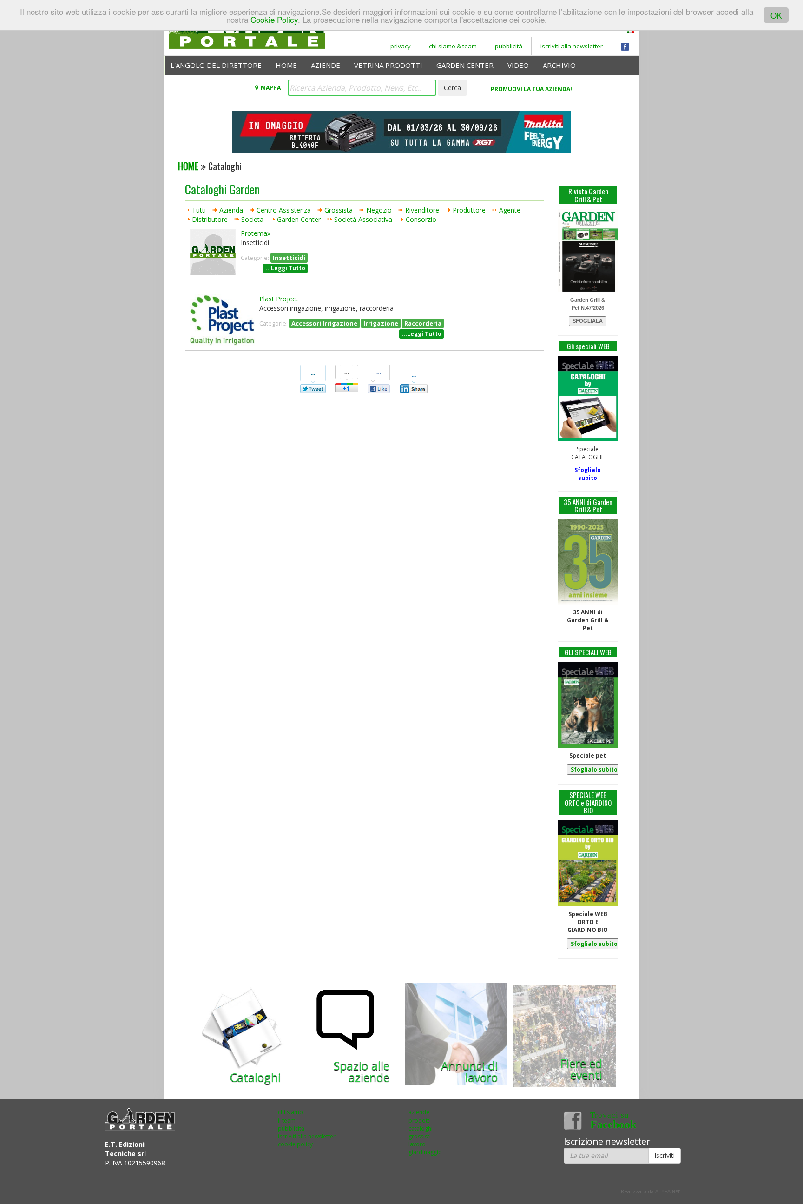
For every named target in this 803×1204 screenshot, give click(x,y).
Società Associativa (363, 219)
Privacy (400, 46)
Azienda (231, 210)
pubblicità (508, 46)
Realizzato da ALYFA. (650, 1191)
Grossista (338, 210)
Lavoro (417, 1144)
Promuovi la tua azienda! (531, 89)
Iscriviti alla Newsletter (571, 46)
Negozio (379, 210)
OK (776, 15)
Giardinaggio (425, 1152)
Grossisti (419, 1136)
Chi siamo (290, 1112)
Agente (509, 210)
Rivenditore (422, 210)
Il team (287, 1120)
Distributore (210, 219)
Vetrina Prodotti (388, 65)
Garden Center (465, 65)
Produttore (469, 210)
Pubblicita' (292, 1128)
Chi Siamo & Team (453, 46)
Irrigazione (380, 323)
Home (286, 65)
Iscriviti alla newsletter (307, 1136)
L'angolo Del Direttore (216, 65)
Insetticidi (289, 257)
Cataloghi (420, 1128)
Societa (252, 219)
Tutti (199, 210)
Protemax (255, 233)
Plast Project (278, 298)
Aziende (325, 65)
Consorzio (421, 219)
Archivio (559, 65)
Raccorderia (422, 323)
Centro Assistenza (284, 210)
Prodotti (419, 1120)
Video (518, 65)
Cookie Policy (274, 19)
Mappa (270, 88)
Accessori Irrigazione (324, 323)
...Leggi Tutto (285, 268)
